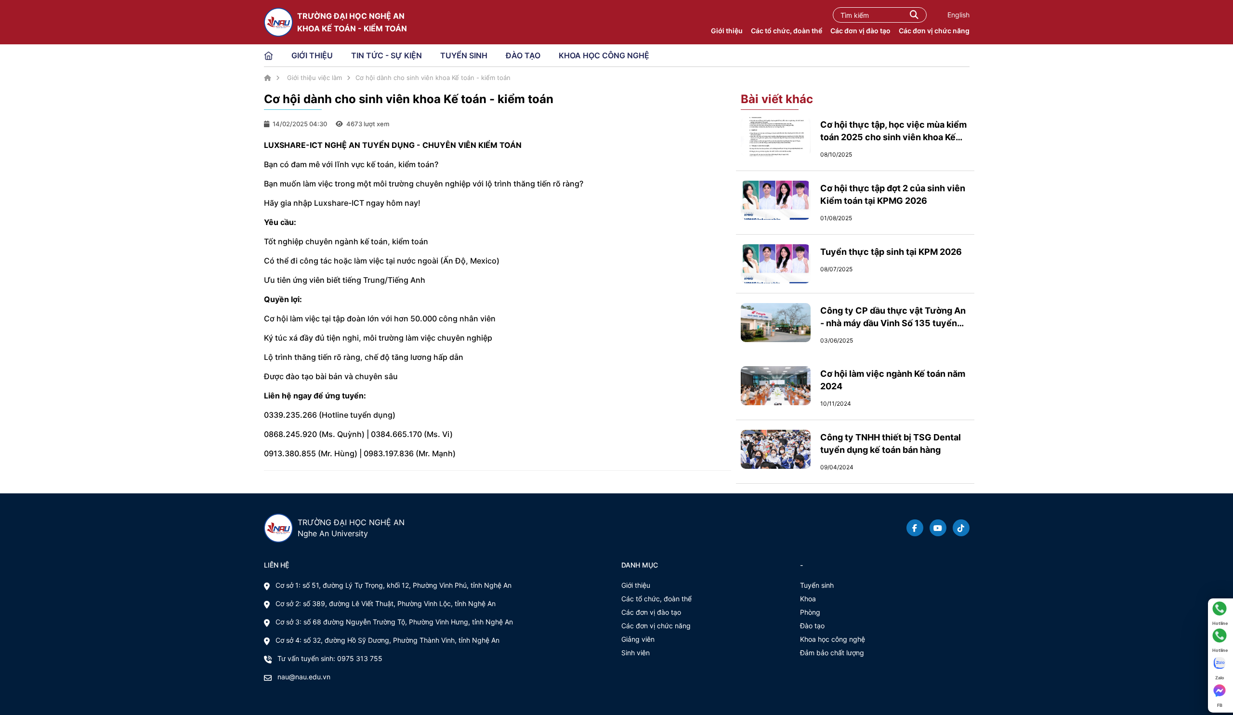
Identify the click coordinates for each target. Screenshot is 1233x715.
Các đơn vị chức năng (934, 30)
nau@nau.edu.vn (303, 677)
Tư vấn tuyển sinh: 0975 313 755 (329, 658)
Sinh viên (635, 653)
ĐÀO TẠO (523, 55)
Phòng (810, 612)
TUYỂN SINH (463, 55)
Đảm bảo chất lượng (832, 653)
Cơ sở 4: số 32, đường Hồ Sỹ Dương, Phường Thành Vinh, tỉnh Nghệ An (387, 640)
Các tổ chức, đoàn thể (786, 30)
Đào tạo (812, 626)
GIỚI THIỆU (312, 55)
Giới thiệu (727, 30)
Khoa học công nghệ (832, 639)
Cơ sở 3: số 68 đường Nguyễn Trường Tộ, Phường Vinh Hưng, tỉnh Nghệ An (394, 622)
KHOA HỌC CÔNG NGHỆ (604, 55)
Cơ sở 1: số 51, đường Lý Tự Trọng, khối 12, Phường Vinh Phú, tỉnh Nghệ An (393, 585)
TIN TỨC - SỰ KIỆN (386, 55)
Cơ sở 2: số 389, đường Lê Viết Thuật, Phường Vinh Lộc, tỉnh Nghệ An (385, 603)
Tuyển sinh (817, 585)
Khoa (808, 599)
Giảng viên (638, 639)
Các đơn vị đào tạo (860, 30)
